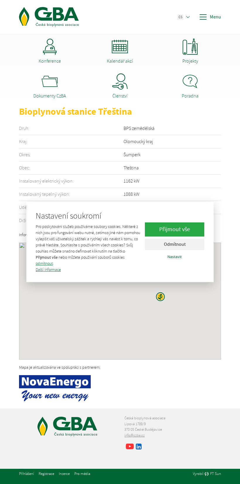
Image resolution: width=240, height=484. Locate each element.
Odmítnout (175, 245)
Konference (50, 61)
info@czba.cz (134, 435)
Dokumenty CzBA (49, 96)
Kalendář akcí (120, 61)
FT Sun (215, 474)
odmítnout (44, 263)
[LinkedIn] (138, 447)
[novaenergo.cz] (55, 387)
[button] (160, 296)
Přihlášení (26, 473)
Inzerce (64, 473)
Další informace (48, 269)
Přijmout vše (174, 229)
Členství (120, 96)
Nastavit (174, 257)
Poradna (190, 96)
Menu (215, 17)
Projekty (190, 61)
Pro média (82, 473)
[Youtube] (130, 447)
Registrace (46, 473)
